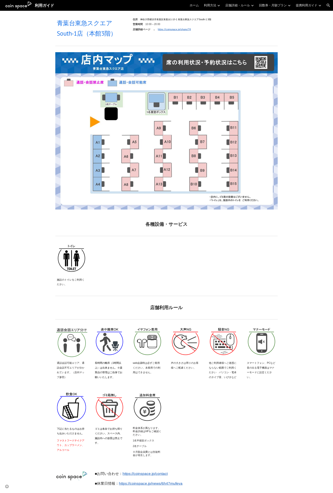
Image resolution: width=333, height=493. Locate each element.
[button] (328, 5)
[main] (90, 27)
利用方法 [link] (210, 5)
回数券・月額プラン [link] (273, 5)
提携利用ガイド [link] (306, 5)
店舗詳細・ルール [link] (237, 5)
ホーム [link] (194, 5)
